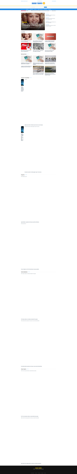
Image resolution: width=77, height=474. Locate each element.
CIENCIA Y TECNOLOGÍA (40, 9)
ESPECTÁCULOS (45, 9)
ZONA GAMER (49, 9)
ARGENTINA (27, 9)
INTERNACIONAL (31, 9)
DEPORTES (35, 9)
